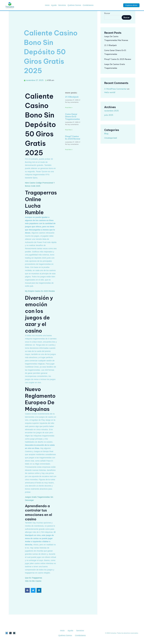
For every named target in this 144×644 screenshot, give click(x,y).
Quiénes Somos (74, 5)
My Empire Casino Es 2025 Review (40, 291)
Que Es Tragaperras (33, 578)
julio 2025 (108, 115)
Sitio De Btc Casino (33, 581)
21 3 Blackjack (72, 97)
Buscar (107, 13)
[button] (27, 590)
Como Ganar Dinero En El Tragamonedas (72, 116)
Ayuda (54, 5)
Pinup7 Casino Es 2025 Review (72, 137)
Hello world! (109, 92)
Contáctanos (88, 5)
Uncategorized (110, 138)
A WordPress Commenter (115, 89)
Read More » (69, 107)
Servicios (62, 5)
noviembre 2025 (111, 110)
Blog (106, 133)
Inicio (47, 5)
